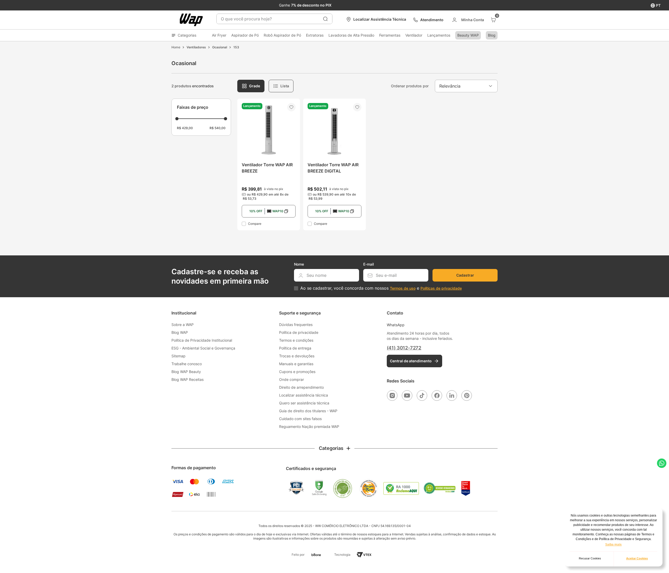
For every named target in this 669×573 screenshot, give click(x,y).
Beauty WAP (468, 35)
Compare (254, 224)
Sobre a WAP (182, 324)
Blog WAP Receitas (187, 379)
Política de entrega (295, 348)
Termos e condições (296, 340)
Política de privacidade (298, 332)
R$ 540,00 (218, 128)
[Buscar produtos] (325, 19)
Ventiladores (196, 47)
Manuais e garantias (296, 364)
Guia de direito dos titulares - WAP (308, 411)
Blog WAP (179, 332)
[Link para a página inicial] (175, 47)
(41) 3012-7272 (404, 348)
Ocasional (219, 47)
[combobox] (274, 19)
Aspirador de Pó (245, 35)
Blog (491, 35)
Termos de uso (403, 288)
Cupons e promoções (297, 371)
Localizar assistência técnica (303, 395)
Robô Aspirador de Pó (282, 35)
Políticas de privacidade (441, 288)
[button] (201, 107)
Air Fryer (219, 35)
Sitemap (178, 356)
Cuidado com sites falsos (300, 418)
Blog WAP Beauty (186, 371)
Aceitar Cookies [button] (637, 558)
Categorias (187, 35)
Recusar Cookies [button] (590, 558)
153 (236, 47)
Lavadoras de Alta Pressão (351, 35)
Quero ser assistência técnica (304, 403)
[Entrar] (467, 20)
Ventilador (413, 35)
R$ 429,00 (185, 128)
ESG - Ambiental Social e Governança (203, 348)
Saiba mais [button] (613, 544)
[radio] (250, 86)
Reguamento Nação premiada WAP (309, 426)
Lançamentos (438, 35)
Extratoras (315, 35)
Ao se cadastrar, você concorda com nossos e (381, 288)
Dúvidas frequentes (296, 324)
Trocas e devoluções (296, 356)
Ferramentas (389, 35)
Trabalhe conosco (186, 364)
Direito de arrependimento (301, 387)
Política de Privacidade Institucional (201, 340)
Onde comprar (291, 379)
